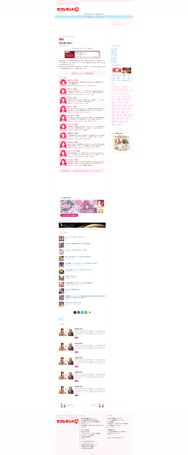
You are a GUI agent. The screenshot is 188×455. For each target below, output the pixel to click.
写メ (118, 102)
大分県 (119, 105)
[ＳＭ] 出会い (114, 57)
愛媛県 (113, 115)
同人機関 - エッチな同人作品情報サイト (91, 422)
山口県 (118, 109)
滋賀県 (130, 115)
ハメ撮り (120, 75)
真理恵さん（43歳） (73, 133)
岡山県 (123, 109)
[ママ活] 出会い (114, 55)
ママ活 (118, 96)
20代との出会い (124, 87)
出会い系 (114, 75)
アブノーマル (120, 93)
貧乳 (122, 118)
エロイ (126, 93)
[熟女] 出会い (114, 53)
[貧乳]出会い (114, 60)
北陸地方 (62, 317)
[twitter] (74, 312)
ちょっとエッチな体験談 (87, 435)
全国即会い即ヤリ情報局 (87, 446)
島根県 (129, 109)
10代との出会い (115, 87)
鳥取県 (113, 124)
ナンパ (124, 78)
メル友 (123, 96)
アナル (113, 93)
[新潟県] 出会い (79, 386)
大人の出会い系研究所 (87, 448)
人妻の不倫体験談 (85, 437)
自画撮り (125, 75)
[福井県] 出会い (79, 329)
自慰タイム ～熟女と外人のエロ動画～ (118, 423)
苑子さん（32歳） (72, 107)
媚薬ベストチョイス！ (114, 433)
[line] (85, 312)
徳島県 (122, 112)
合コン (113, 80)
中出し (113, 99)
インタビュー (130, 80)
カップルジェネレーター (87, 443)
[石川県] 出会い (79, 343)
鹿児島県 (119, 124)
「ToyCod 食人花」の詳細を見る (69, 215)
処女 (119, 77)
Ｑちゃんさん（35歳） (74, 115)
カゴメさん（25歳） (73, 160)
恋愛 (128, 112)
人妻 (124, 77)
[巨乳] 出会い (114, 59)
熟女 (118, 118)
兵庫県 (113, 102)
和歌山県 (114, 105)
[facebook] (78, 312)
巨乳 (113, 112)
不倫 (113, 78)
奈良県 (130, 105)
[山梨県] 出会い (79, 358)
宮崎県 (113, 109)
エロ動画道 (111, 422)
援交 (119, 78)
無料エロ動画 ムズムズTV (115, 418)
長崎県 (127, 118)
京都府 (118, 99)
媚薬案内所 (111, 430)
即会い (127, 102)
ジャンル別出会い (88, 16)
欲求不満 (119, 115)
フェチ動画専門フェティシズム (116, 420)
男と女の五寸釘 (85, 431)
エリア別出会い (100, 16)
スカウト (120, 80)
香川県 (121, 121)
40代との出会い (124, 90)
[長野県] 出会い (79, 372)
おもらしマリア (85, 423)
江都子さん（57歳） (73, 80)
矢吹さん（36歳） (72, 98)
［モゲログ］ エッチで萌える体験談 (90, 433)
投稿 (129, 75)
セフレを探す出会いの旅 (87, 441)
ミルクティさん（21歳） (74, 151)
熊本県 (113, 118)
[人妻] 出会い (114, 50)
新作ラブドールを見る (98, 225)
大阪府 (124, 105)
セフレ (113, 96)
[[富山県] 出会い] (82, 312)
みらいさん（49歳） (73, 124)
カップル (130, 77)
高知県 (126, 121)
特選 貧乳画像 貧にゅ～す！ (88, 418)
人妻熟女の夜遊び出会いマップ (89, 445)
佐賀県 (128, 99)
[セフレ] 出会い (114, 48)
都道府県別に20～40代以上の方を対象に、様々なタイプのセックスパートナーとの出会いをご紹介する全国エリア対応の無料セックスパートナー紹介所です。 (66, 417)
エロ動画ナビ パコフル (114, 425)
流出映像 (125, 80)
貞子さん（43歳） (72, 89)
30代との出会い (115, 90)
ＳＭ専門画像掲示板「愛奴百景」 (90, 420)
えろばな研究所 (85, 430)
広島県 (117, 112)
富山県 (61, 319)
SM (131, 90)
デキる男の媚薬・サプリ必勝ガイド (117, 431)
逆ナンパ (130, 78)
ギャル (113, 77)
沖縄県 (124, 115)
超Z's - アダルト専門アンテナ (116, 438)
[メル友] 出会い (114, 62)
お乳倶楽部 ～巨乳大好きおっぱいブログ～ (92, 425)
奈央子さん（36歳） (73, 142)
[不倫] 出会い (114, 52)
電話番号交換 (115, 121)
